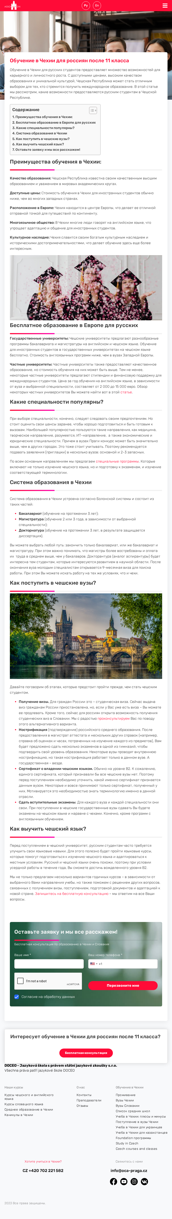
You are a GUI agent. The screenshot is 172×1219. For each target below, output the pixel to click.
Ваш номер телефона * (114, 955)
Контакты (84, 1095)
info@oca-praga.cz (129, 1170)
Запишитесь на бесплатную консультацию (71, 894)
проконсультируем (114, 718)
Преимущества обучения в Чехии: (44, 117)
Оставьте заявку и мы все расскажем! (47, 150)
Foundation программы (133, 1138)
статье (126, 392)
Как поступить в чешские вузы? (43, 139)
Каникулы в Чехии (18, 1115)
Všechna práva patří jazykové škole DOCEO (39, 1070)
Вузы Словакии (128, 1106)
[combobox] (93, 963)
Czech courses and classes (136, 1149)
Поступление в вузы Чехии (137, 1122)
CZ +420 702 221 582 (43, 1170)
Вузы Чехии (125, 1100)
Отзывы (82, 1106)
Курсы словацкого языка (23, 1104)
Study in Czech (127, 1143)
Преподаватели (89, 1100)
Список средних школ (133, 1111)
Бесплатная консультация (86, 1053)
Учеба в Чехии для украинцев (139, 1127)
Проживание (126, 1095)
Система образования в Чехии (41, 133)
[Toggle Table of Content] (91, 110)
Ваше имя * (31, 955)
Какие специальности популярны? (45, 128)
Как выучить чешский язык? (40, 144)
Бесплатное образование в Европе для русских (56, 123)
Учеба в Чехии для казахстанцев (142, 1133)
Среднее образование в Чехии (28, 1109)
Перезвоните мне (123, 985)
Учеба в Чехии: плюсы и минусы (141, 1116)
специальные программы (117, 461)
